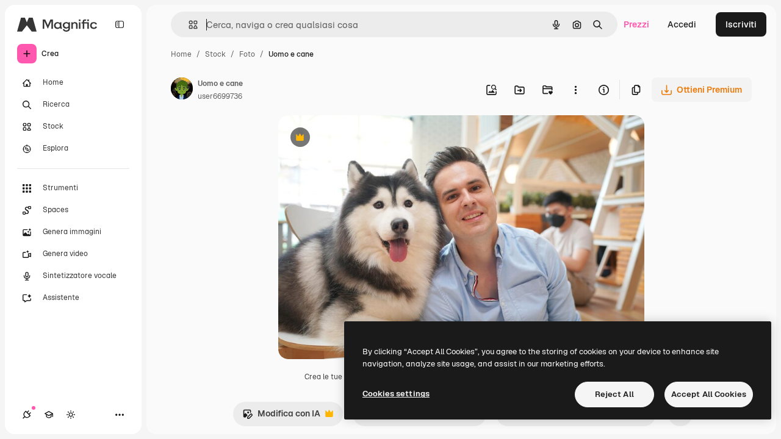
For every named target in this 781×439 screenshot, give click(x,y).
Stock (215, 54)
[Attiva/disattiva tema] (71, 414)
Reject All (614, 394)
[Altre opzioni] (575, 89)
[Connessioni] (27, 414)
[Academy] (49, 414)
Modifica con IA (281, 417)
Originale (358, 139)
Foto (247, 54)
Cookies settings (396, 393)
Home (181, 54)
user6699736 (220, 96)
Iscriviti (741, 24)
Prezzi (636, 24)
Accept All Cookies (708, 394)
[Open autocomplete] (188, 24)
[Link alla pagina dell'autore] (182, 90)
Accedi (682, 24)
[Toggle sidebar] (119, 24)
